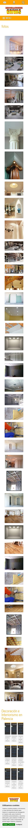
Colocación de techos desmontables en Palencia (20, 762)
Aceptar (5, 824)
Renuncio (11, 824)
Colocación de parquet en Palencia (20, 739)
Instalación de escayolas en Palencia (14, 785)
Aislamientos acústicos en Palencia (7, 738)
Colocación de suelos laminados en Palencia (14, 762)
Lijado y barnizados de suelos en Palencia (20, 785)
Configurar (19, 824)
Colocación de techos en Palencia (7, 784)
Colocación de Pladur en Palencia (7, 761)
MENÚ (8, 18)
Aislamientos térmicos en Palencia (14, 738)
